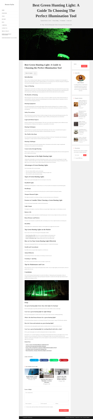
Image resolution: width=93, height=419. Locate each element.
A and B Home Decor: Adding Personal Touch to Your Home (83, 131)
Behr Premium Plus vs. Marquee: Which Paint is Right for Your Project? (39, 350)
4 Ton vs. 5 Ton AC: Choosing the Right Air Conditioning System (37, 344)
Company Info (77, 417)
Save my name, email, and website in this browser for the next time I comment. (39, 406)
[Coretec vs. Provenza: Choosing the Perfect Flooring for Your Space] (76, 139)
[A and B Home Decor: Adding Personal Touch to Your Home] (76, 132)
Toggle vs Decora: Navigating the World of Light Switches (83, 123)
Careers (81, 417)
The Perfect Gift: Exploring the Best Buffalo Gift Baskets (36, 346)
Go (84, 155)
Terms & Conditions (86, 417)
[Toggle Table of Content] (34, 73)
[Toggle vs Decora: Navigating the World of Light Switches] (76, 124)
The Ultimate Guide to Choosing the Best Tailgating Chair (36, 349)
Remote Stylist (9, 4)
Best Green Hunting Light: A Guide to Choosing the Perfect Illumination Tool (58, 24)
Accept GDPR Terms (78, 158)
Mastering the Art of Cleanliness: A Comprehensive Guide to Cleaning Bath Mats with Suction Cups (83, 114)
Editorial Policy (72, 417)
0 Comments (62, 20)
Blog (57, 20)
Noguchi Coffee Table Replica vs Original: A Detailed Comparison (61, 378)
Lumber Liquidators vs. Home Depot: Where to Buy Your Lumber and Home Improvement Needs (83, 103)
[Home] (40, 24)
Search (75, 64)
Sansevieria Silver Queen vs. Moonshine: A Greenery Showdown (47, 381)
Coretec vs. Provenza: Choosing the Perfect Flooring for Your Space (83, 138)
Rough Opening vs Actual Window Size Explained (31, 377)
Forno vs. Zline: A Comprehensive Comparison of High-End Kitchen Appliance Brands (41, 347)
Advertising (67, 417)
